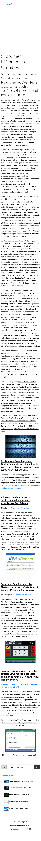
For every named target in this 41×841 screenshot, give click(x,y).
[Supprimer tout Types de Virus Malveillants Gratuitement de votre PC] (20, 446)
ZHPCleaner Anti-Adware (21, 595)
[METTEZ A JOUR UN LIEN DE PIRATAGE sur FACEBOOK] (20, 651)
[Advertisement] (20, 30)
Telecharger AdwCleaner (18, 802)
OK (36, 767)
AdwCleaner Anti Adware (20, 508)
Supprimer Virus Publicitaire (19, 794)
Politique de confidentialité (20, 829)
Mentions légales (20, 822)
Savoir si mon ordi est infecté (20, 788)
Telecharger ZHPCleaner (18, 809)
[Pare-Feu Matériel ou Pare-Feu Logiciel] (20, 564)
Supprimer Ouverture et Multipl (21, 782)
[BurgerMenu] (36, 4)
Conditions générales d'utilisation (20, 825)
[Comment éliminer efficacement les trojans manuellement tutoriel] (20, 740)
